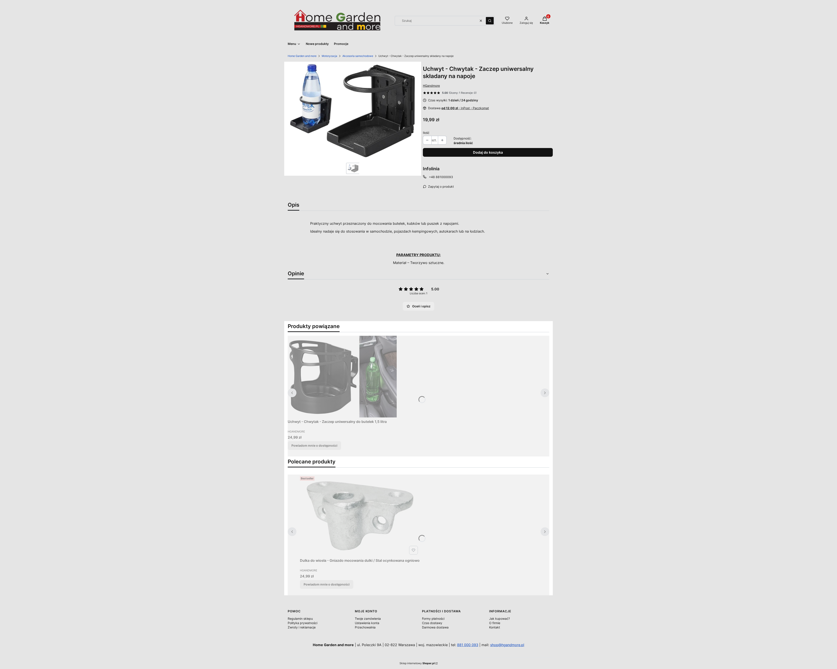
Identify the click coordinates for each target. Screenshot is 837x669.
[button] (490, 20)
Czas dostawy (432, 623)
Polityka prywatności (302, 623)
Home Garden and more (302, 56)
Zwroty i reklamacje (302, 627)
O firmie (494, 623)
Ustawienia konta (367, 623)
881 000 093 (467, 645)
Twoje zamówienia (368, 618)
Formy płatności (433, 618)
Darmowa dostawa (435, 627)
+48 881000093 (441, 177)
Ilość (426, 132)
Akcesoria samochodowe (357, 56)
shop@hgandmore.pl (507, 645)
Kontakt (494, 627)
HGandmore (431, 85)
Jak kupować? (499, 618)
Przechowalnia (365, 627)
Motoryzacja (329, 56)
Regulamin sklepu (300, 618)
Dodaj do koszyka (488, 152)
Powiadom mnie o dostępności (314, 445)
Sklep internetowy (417, 663)
